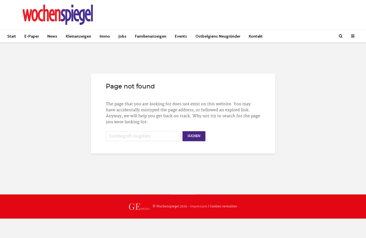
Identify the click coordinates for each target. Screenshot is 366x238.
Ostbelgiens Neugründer (217, 36)
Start (11, 36)
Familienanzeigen (150, 36)
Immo (105, 36)
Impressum (198, 206)
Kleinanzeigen (78, 36)
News (52, 36)
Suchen (193, 136)
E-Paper (31, 36)
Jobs (122, 36)
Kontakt (256, 36)
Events (181, 36)
